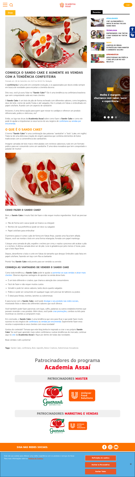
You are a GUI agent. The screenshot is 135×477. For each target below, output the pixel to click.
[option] (110, 95)
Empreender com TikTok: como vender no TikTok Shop (117, 35)
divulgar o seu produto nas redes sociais (61, 301)
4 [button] (116, 117)
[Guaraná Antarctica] (53, 395)
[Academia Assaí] (67, 5)
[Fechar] (131, 464)
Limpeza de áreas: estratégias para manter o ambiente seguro (117, 47)
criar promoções (60, 311)
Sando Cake (16, 348)
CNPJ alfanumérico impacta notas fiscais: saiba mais (116, 23)
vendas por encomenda (51, 321)
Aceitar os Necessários (101, 465)
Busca (11, 5)
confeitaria (63, 121)
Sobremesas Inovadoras (68, 348)
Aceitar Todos (100, 471)
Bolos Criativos (50, 348)
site (13, 335)
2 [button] (108, 117)
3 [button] (112, 117)
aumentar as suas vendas (63, 273)
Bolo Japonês (37, 348)
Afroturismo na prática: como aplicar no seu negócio (117, 59)
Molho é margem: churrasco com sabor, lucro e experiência (110, 98)
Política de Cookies (35, 458)
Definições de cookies (100, 458)
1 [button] (105, 117)
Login (128, 5)
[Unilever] (82, 395)
